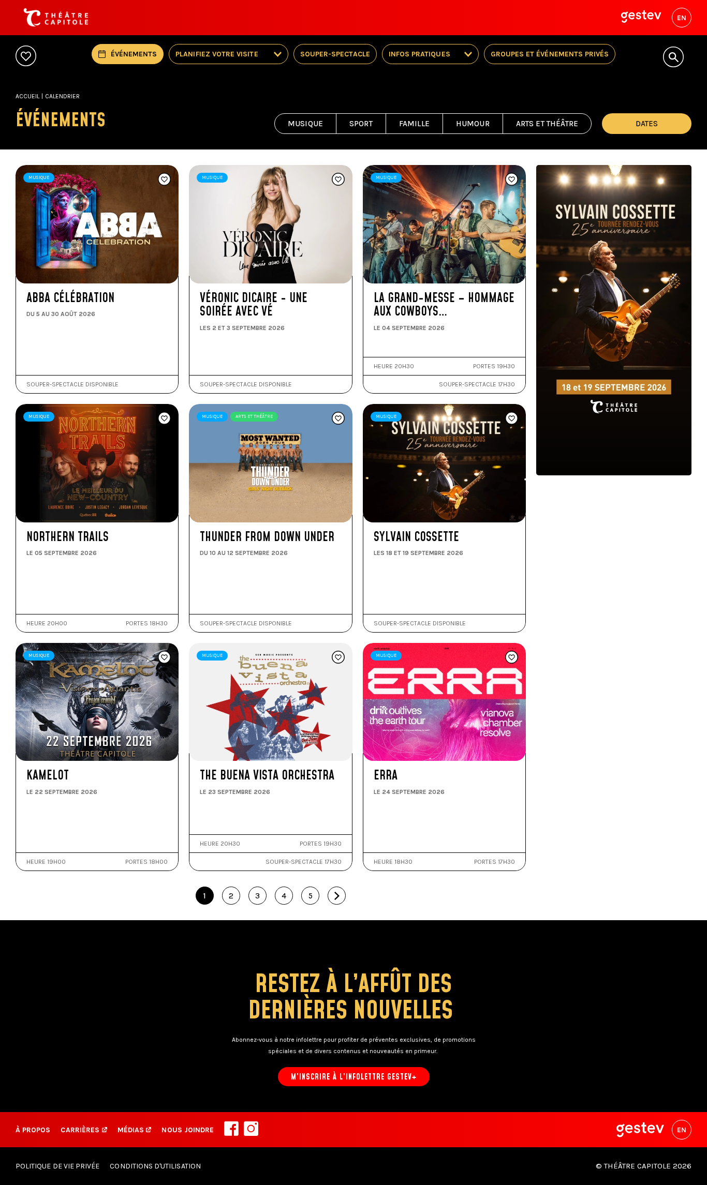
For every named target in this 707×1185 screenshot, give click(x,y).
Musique (305, 123)
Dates (647, 123)
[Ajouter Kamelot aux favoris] (164, 658)
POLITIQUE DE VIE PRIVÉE (57, 1166)
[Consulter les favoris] (26, 57)
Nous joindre (187, 1130)
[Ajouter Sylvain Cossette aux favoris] (511, 419)
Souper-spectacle (335, 54)
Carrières (80, 1130)
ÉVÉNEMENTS (134, 54)
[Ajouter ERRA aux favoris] (511, 658)
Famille (414, 123)
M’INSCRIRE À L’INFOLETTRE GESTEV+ (354, 1077)
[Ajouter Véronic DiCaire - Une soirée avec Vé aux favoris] (338, 180)
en (681, 17)
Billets (62, 280)
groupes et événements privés (550, 54)
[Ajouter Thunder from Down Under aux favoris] (338, 419)
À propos (33, 1130)
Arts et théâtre (547, 123)
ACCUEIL (27, 96)
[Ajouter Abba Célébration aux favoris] (164, 180)
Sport (361, 123)
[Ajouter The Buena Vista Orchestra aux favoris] (338, 658)
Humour (473, 123)
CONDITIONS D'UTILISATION (155, 1166)
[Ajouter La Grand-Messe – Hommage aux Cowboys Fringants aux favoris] (511, 180)
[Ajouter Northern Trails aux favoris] (164, 419)
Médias (131, 1130)
